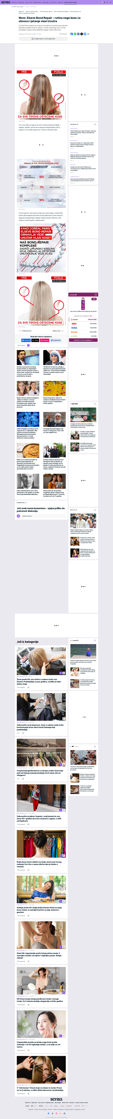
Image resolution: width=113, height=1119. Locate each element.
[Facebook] (48, 1113)
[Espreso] (41, 1106)
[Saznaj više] (95, 404)
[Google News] (64, 1113)
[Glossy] (56, 1106)
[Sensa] (5, 2)
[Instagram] (56, 1113)
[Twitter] (52, 1113)
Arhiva (83, 1109)
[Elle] (46, 1106)
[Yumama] (77, 1106)
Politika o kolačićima (58, 1109)
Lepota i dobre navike (32, 11)
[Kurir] (27, 1106)
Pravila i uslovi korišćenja (40, 1109)
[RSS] (60, 1113)
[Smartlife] (69, 1106)
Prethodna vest (26, 331)
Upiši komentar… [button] (27, 516)
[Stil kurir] (51, 1106)
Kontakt (50, 1109)
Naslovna (21, 11)
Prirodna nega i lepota (46, 11)
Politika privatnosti (69, 1109)
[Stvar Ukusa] (85, 1106)
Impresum (30, 1109)
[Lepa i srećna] (62, 1106)
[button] (63, 34)
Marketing (77, 1109)
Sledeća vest (56, 331)
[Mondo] (34, 1106)
